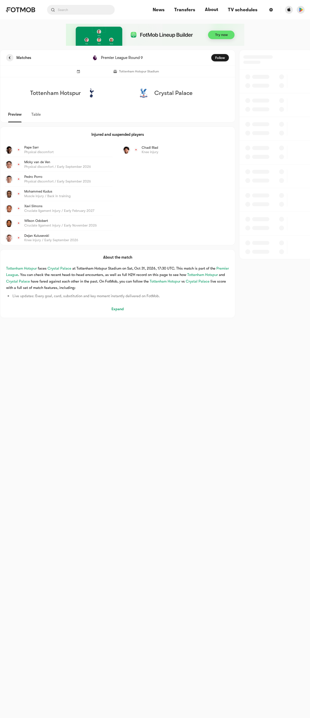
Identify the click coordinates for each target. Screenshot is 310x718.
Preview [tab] (15, 114)
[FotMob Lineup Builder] (155, 35)
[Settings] (271, 10)
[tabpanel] (155, 184)
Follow (220, 58)
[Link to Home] (20, 9)
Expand (118, 309)
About (211, 9)
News (158, 10)
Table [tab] (36, 114)
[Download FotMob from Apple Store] (289, 10)
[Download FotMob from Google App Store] (301, 10)
